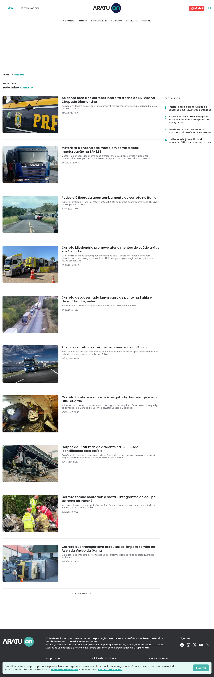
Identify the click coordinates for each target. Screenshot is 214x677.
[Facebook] (182, 645)
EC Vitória (132, 20)
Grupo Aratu (53, 658)
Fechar (201, 668)
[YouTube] (201, 645)
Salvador (69, 20)
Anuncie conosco (158, 658)
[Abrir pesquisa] (209, 8)
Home (6, 74)
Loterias (146, 20)
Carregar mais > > (81, 593)
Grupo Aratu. (141, 647)
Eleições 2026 (99, 20)
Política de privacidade (104, 658)
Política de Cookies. (110, 669)
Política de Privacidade (64, 669)
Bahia (83, 20)
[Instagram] (188, 645)
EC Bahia (116, 20)
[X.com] (194, 645)
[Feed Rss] (207, 645)
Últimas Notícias (29, 8)
